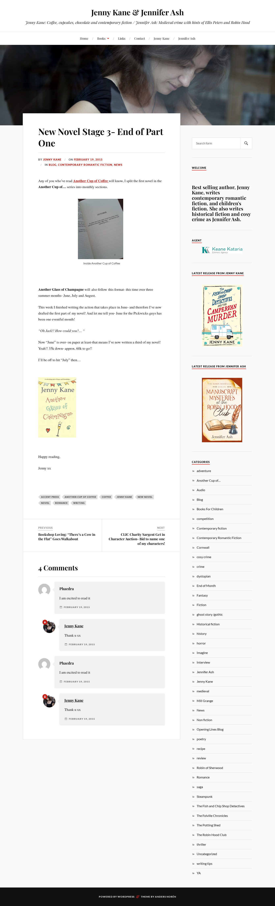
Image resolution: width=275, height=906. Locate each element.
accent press (50, 497)
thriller (201, 844)
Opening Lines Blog (210, 729)
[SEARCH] (246, 143)
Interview (203, 662)
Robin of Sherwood (210, 768)
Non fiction (204, 720)
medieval (203, 691)
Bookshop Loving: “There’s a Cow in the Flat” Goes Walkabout (66, 536)
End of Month (206, 586)
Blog (52, 164)
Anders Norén (165, 896)
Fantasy (202, 595)
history (202, 633)
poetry (201, 739)
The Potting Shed (208, 825)
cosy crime (204, 557)
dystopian (204, 576)
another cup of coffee (80, 497)
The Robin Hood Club (211, 835)
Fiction (201, 605)
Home (84, 38)
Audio (201, 490)
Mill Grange (205, 701)
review (201, 758)
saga (200, 787)
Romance (203, 777)
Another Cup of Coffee (91, 180)
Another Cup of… (209, 480)
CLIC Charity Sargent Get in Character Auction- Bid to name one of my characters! (137, 538)
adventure (204, 471)
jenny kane (124, 497)
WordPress (126, 896)
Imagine (202, 653)
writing (79, 503)
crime (200, 566)
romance (61, 503)
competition (205, 519)
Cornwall (203, 547)
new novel (145, 497)
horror (201, 643)
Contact (139, 38)
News (118, 164)
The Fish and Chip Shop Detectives (221, 806)
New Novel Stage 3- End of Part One (100, 137)
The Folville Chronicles (212, 815)
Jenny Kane (162, 38)
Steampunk (204, 796)
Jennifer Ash (186, 38)
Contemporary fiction (212, 528)
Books (101, 38)
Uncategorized (207, 854)
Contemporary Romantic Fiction (85, 164)
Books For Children (210, 509)
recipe (201, 748)
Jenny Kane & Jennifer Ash (137, 12)
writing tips (204, 863)
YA (199, 873)
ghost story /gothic (210, 614)
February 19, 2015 (88, 159)
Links (121, 38)
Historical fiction (208, 624)
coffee (106, 497)
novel (45, 503)
